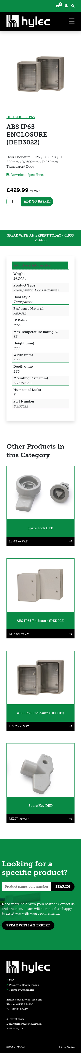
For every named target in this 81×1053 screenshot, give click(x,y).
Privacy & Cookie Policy (24, 984)
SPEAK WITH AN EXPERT (28, 925)
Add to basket (37, 201)
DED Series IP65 (20, 117)
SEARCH (62, 886)
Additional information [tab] (32, 265)
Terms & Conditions (21, 989)
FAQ (11, 980)
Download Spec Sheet (27, 175)
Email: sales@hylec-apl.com (24, 999)
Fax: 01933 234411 (17, 1009)
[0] (57, 5)
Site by (67, 1047)
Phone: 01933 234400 (19, 1004)
